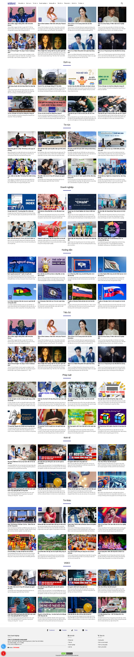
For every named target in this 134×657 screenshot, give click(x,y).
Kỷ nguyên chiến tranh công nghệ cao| (77, 461)
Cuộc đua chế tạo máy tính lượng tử (107, 461)
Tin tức (34, 3)
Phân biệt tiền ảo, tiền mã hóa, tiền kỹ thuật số (49, 489)
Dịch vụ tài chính (102, 647)
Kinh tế (73, 3)
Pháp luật (66, 3)
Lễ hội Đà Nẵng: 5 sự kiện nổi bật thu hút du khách (20, 551)
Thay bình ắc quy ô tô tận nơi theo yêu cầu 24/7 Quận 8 (112, 113)
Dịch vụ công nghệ (102, 644)
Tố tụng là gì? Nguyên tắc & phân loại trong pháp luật (21, 426)
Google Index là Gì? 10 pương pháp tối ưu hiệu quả (20, 211)
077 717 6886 (20, 642)
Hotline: (14, 647)
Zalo (86, 630)
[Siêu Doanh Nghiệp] (12, 3)
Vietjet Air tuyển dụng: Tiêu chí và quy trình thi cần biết (51, 238)
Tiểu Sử (59, 3)
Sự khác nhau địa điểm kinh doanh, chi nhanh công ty (81, 86)
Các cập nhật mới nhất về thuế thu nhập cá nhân (110, 399)
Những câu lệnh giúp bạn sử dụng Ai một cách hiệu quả (82, 489)
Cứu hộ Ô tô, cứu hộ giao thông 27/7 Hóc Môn (49, 86)
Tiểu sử (70, 642)
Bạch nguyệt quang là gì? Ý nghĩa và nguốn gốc (20, 274)
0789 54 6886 (13, 642)
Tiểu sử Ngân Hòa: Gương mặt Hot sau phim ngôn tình (51, 51)
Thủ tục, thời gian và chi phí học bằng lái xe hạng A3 (111, 86)
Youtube (64, 630)
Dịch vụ (28, 3)
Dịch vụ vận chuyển (103, 642)
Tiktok (75, 630)
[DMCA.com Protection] (67, 653)
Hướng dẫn (52, 3)
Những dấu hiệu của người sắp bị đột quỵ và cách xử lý (52, 524)
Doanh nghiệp (42, 3)
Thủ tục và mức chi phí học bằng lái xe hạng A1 (50, 113)
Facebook (52, 630)
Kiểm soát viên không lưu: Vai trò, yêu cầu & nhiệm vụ (21, 238)
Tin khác (80, 3)
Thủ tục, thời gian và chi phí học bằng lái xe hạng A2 (21, 113)
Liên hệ (70, 647)
